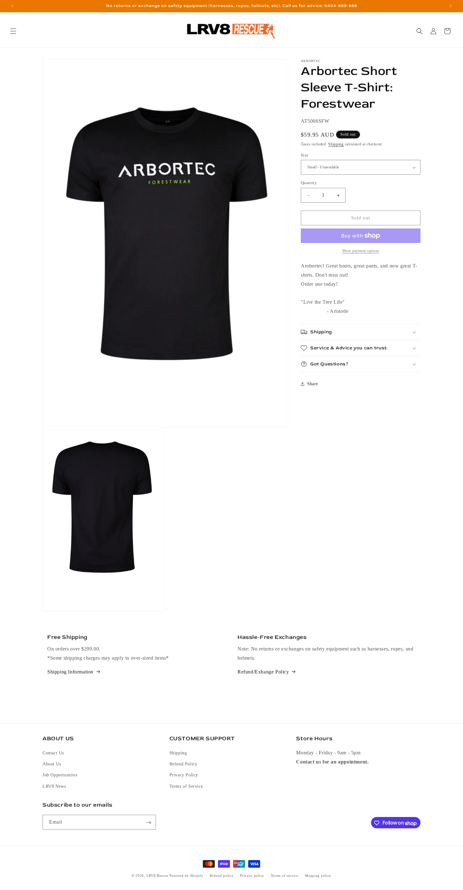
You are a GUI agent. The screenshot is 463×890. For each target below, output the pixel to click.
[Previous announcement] (12, 6)
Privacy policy (252, 875)
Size (305, 155)
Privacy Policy (183, 775)
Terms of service (284, 875)
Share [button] (312, 383)
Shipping (336, 144)
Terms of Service (186, 786)
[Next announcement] (451, 6)
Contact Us (53, 753)
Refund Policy (183, 764)
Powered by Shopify (186, 875)
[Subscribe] (149, 822)
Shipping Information (70, 671)
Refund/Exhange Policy (263, 671)
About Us (52, 764)
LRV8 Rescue (157, 875)
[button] (13, 31)
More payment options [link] (360, 251)
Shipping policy (318, 875)
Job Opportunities (60, 775)
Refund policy (221, 875)
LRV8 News (54, 786)
